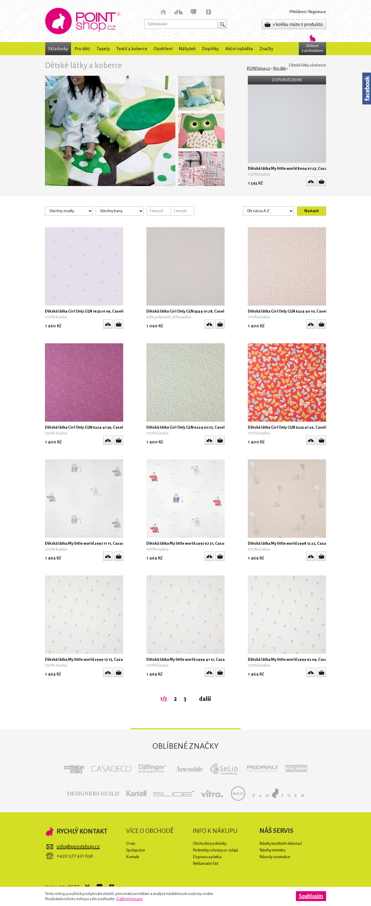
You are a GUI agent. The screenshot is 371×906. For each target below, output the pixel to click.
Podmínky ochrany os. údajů (215, 850)
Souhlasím (311, 896)
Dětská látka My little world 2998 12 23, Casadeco (291, 543)
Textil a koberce (131, 48)
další (205, 699)
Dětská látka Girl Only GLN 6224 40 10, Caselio (289, 311)
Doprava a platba (207, 857)
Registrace (317, 12)
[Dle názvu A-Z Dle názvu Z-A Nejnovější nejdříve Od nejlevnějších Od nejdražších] (277, 211)
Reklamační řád (205, 863)
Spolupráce (135, 850)
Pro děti (82, 48)
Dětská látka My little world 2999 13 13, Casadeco (88, 659)
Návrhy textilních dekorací (280, 843)
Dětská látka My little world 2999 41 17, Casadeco (189, 659)
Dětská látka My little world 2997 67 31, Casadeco (189, 543)
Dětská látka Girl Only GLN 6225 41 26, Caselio (288, 427)
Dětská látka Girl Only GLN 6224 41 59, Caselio (86, 427)
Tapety (103, 48)
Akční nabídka (239, 48)
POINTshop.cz (82, 21)
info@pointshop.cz (78, 846)
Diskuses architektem (312, 48)
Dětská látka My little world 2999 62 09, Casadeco (292, 659)
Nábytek (187, 48)
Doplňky (210, 48)
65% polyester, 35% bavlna (168, 317)
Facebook (366, 88)
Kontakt (132, 857)
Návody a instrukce (274, 857)
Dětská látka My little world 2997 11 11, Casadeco (87, 543)
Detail (321, 181)
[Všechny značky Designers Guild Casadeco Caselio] (70, 211)
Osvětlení (163, 48)
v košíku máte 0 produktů (298, 24)
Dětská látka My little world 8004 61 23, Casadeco (292, 168)
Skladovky (58, 48)
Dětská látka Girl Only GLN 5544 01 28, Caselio (187, 311)
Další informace (129, 899)
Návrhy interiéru (272, 850)
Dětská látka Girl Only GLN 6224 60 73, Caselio (187, 427)
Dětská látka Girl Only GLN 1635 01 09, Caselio (85, 311)
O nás (130, 843)
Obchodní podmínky (209, 843)
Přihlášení (297, 12)
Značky (266, 48)
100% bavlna (259, 174)
